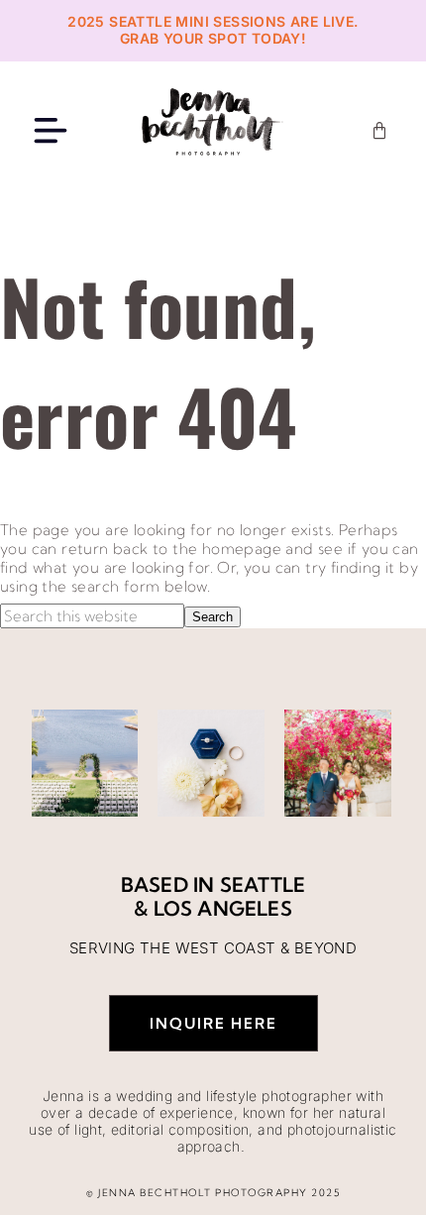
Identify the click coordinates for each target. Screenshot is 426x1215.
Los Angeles (223, 908)
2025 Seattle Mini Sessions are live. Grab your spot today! (212, 30)
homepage (241, 548)
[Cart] (379, 131)
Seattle (262, 884)
